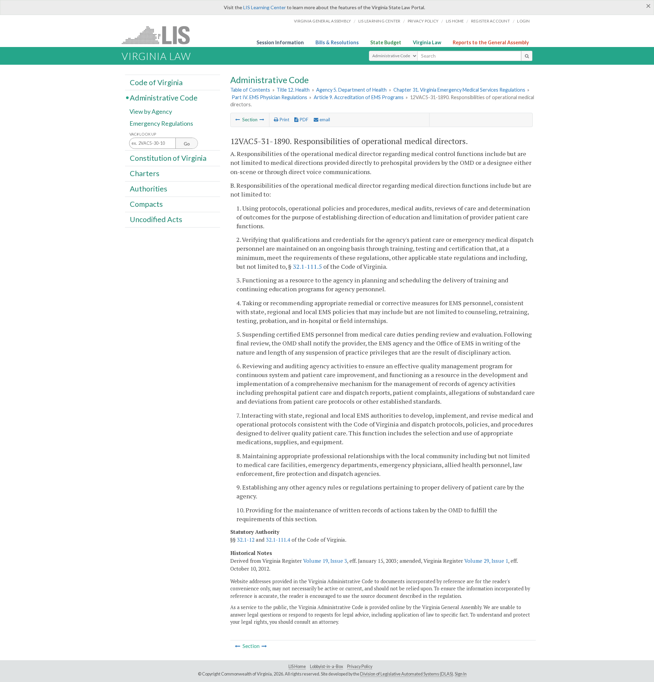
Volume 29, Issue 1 (486, 560)
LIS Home (297, 666)
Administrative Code (164, 97)
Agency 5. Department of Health (351, 90)
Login (523, 21)
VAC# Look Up (142, 134)
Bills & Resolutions (337, 42)
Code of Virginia (156, 82)
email (324, 119)
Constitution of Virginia (168, 157)
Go (187, 143)
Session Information (280, 42)
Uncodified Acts (156, 219)
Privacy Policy (423, 21)
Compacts (146, 204)
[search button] (526, 56)
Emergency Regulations (161, 123)
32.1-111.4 (278, 539)
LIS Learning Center (264, 7)
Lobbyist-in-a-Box (326, 666)
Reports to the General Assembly (491, 42)
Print (283, 119)
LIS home (455, 21)
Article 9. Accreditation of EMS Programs (359, 97)
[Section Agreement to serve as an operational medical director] (237, 119)
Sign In (461, 674)
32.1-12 (245, 539)
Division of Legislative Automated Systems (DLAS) (406, 674)
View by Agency (150, 111)
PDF (303, 119)
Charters (144, 173)
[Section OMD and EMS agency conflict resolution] (262, 119)
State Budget (385, 42)
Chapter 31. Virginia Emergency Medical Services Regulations (459, 90)
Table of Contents (250, 90)
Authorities (148, 188)
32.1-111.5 (307, 266)
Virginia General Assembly (322, 21)
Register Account (490, 21)
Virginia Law (427, 42)
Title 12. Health (293, 90)
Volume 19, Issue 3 (325, 560)
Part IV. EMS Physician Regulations (269, 97)
